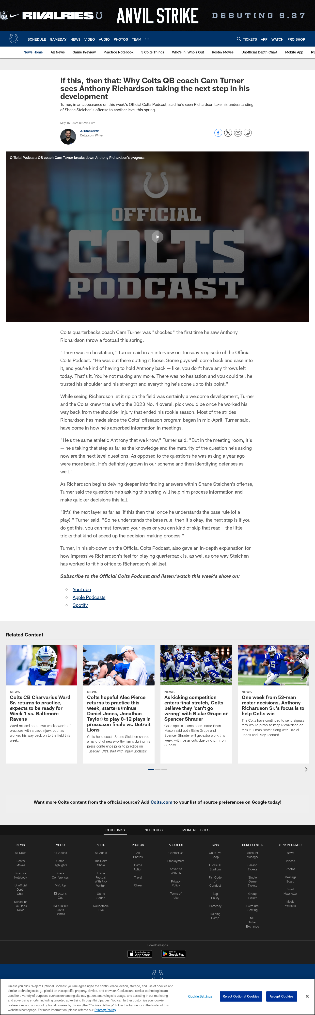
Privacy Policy (105, 1010)
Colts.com (161, 802)
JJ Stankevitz (89, 131)
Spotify (80, 605)
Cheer (138, 885)
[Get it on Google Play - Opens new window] (173, 956)
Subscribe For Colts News (20, 906)
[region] (157, 997)
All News (20, 852)
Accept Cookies (282, 996)
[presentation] (307, 770)
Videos (290, 861)
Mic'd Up (60, 885)
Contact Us (176, 852)
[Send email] (238, 135)
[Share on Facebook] (218, 135)
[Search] (239, 38)
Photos (138, 845)
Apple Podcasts (89, 597)
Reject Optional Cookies (241, 996)
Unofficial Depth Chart (21, 889)
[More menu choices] (147, 39)
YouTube (82, 589)
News (20, 845)
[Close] (307, 996)
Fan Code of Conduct (215, 881)
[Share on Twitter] (228, 135)
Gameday (215, 906)
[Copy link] (248, 133)
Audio (101, 845)
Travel (138, 877)
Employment (175, 861)
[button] (157, 237)
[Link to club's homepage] (14, 39)
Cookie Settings (200, 996)
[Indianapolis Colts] (157, 976)
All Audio (101, 852)
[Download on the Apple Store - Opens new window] (140, 954)
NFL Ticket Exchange (252, 922)
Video (60, 845)
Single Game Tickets (252, 881)
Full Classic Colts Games (60, 910)
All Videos (60, 852)
